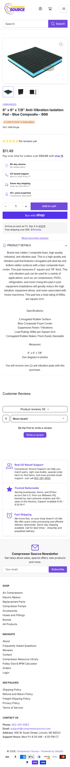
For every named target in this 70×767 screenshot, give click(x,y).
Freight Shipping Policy (16, 698)
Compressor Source (28, 751)
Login (6, 672)
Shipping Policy (12, 689)
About (6, 641)
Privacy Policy (11, 703)
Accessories (10, 610)
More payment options (35, 238)
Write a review (35, 435)
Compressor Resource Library (20, 659)
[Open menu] (63, 8)
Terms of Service (13, 707)
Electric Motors (12, 597)
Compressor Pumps (14, 606)
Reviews (8, 650)
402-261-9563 (42, 478)
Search (60, 23)
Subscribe (57, 569)
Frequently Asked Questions (19, 645)
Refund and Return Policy (18, 694)
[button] (11, 141)
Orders (7, 668)
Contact (7, 654)
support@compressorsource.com (31, 728)
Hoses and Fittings (14, 615)
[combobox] (35, 23)
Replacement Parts (14, 601)
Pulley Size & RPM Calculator (20, 663)
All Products (10, 624)
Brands (7, 619)
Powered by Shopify (52, 751)
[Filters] (6, 418)
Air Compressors (13, 592)
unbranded (9, 104)
